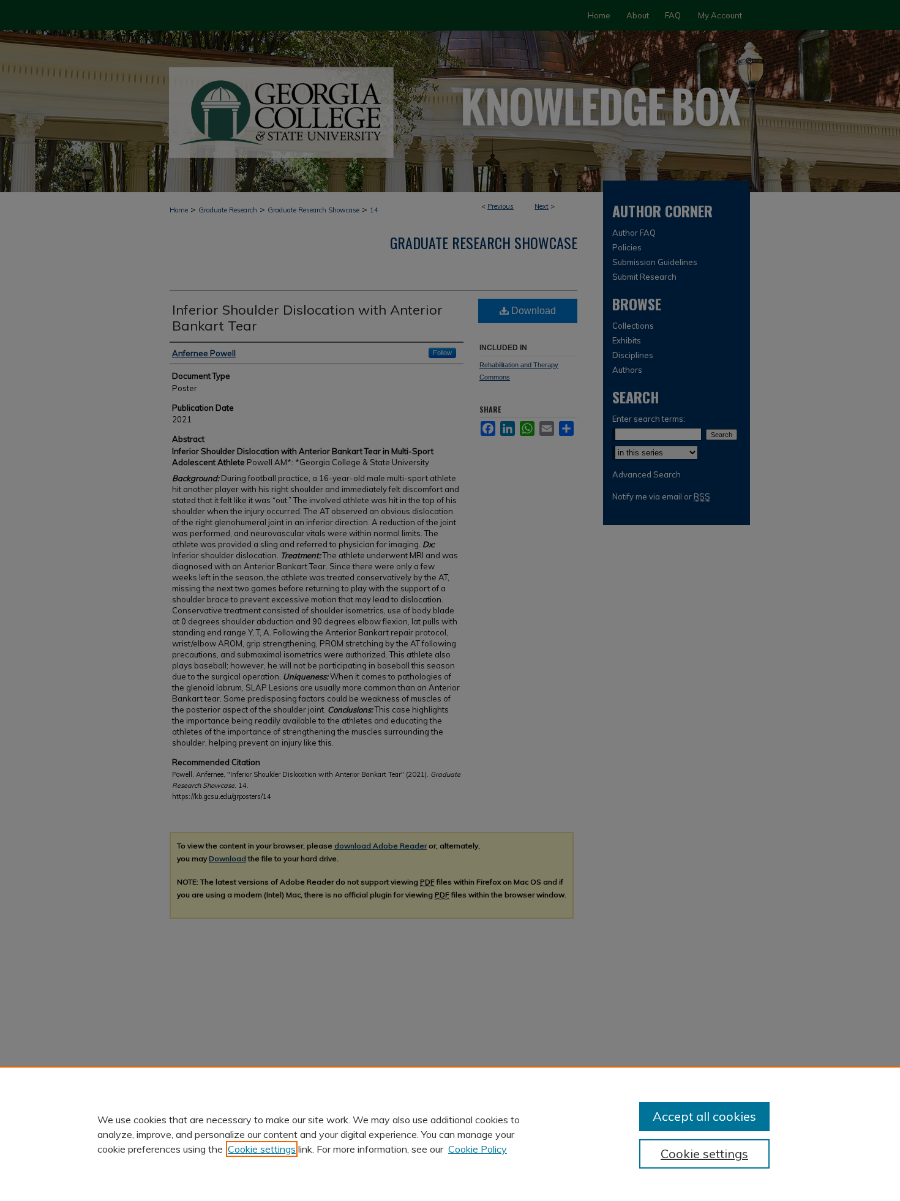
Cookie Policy (477, 1149)
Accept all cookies (704, 1116)
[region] (450, 1133)
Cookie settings (262, 1149)
